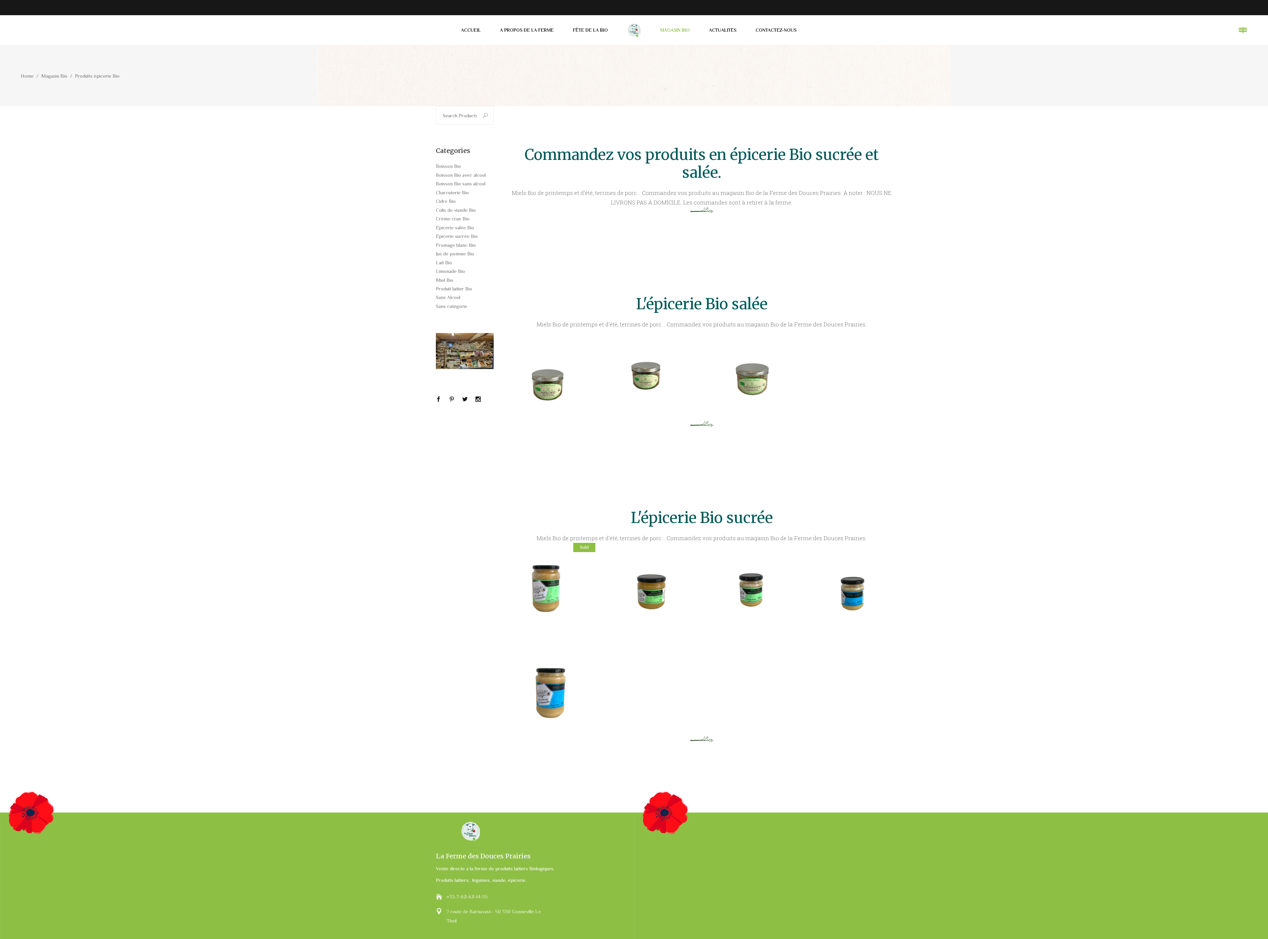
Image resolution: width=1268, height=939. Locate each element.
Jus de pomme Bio (455, 253)
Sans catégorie (451, 306)
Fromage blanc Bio (456, 245)
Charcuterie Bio (452, 192)
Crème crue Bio (453, 218)
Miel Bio (444, 280)
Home (27, 76)
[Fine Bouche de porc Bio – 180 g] (549, 375)
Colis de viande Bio (456, 210)
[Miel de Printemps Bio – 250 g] (752, 589)
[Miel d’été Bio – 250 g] (854, 589)
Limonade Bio (450, 271)
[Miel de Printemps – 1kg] (549, 589)
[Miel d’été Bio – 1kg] (549, 690)
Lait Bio (444, 262)
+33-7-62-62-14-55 (467, 896)
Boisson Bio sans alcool (460, 183)
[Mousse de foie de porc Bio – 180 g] (752, 375)
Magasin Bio (54, 76)
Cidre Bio (446, 201)
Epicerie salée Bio (455, 227)
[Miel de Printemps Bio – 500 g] (651, 589)
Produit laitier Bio (454, 288)
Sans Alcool (448, 297)
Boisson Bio (448, 166)
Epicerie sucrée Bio (457, 236)
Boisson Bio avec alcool (461, 175)
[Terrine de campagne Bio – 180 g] (651, 375)
